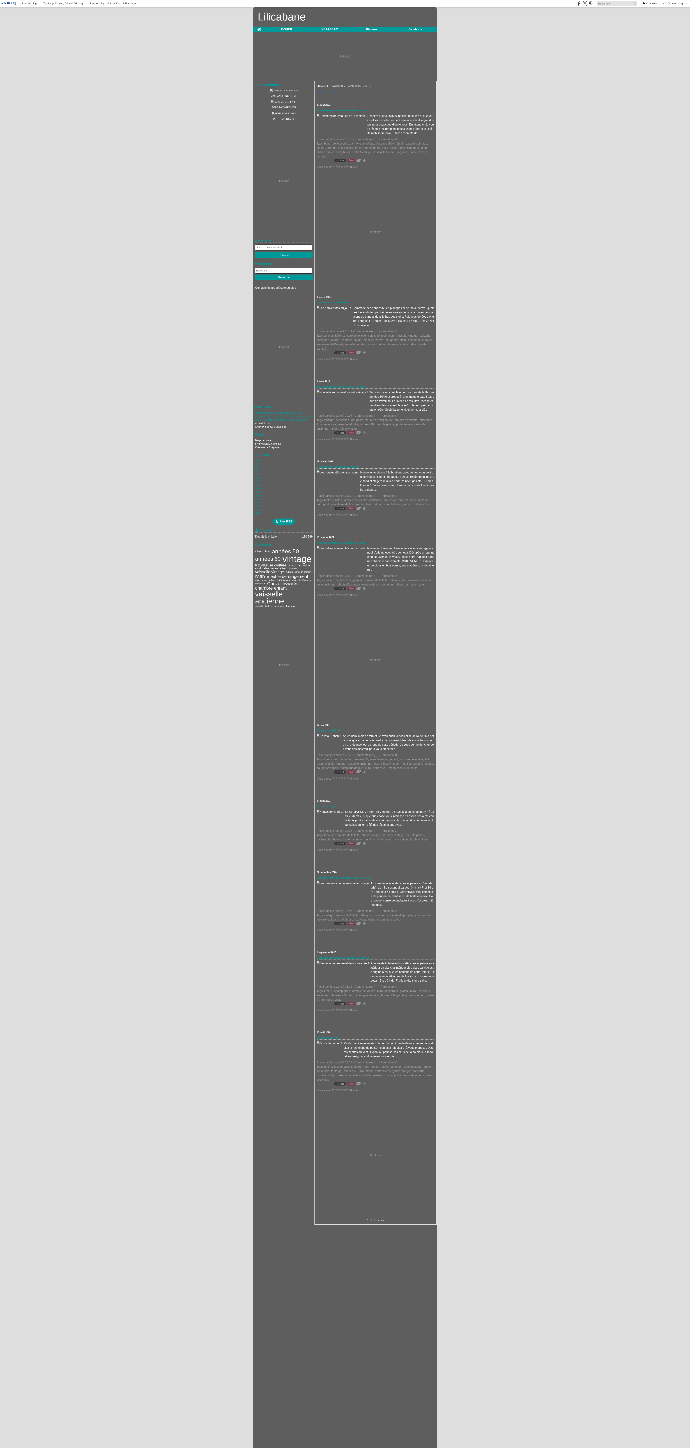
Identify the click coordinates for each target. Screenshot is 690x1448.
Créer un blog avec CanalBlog (270, 427)
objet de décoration (265, 580)
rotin (260, 576)
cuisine (266, 551)
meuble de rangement (287, 576)
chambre (292, 568)
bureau (289, 572)
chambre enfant (271, 588)
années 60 (268, 559)
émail (258, 568)
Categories (338, 85)
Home (259, 28)
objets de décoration (302, 580)
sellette (259, 606)
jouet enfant (290, 583)
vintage (297, 558)
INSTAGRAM (329, 29)
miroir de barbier (303, 572)
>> (382, 1220)
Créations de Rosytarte (267, 447)
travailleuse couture (270, 565)
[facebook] (579, 3)
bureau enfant (283, 580)
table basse (270, 568)
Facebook (415, 29)
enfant (283, 568)
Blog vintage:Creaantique (268, 443)
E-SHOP (286, 29)
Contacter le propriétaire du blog (275, 287)
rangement (279, 606)
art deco (292, 565)
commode (260, 583)
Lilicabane (322, 85)
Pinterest (372, 29)
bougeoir (290, 606)
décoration (304, 565)
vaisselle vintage (269, 572)
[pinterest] (590, 3)
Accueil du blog (263, 423)
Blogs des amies (264, 440)
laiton (268, 606)
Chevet (274, 583)
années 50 (285, 551)
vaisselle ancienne (269, 598)
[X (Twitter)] (585, 3)
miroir (258, 551)
